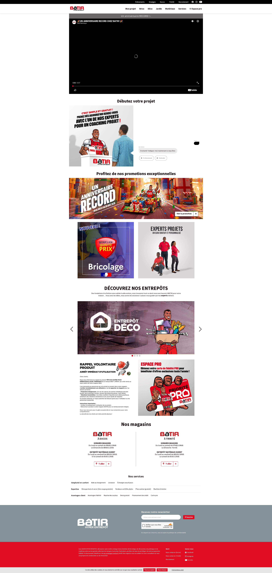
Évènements (139, 2)
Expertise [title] (75, 489)
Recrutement (183, 2)
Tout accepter (149, 570)
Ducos (162, 2)
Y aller (101, 463)
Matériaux (170, 8)
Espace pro (197, 8)
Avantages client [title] (78, 495)
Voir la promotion (184, 213)
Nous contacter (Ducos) (173, 552)
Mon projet (130, 8)
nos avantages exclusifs (111, 553)
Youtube (200, 2)
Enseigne (152, 2)
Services (182, 8)
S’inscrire (189, 517)
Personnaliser (178, 570)
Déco (150, 8)
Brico (141, 8)
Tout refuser (162, 570)
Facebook (193, 2)
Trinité (171, 2)
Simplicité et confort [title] (80, 483)
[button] (132, 356)
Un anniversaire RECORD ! (135, 15)
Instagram (196, 2)
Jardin (159, 8)
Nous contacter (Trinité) (173, 556)
